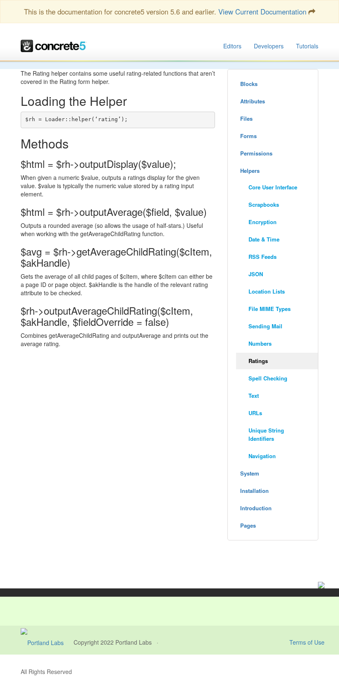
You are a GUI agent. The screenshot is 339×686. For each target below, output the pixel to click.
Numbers (260, 343)
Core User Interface (272, 187)
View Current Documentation (262, 12)
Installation (254, 491)
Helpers (250, 170)
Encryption (262, 222)
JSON (255, 274)
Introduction (256, 508)
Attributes (252, 101)
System (249, 473)
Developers (269, 46)
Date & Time (263, 239)
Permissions (256, 153)
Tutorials (307, 46)
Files (246, 118)
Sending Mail (265, 326)
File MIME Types (269, 309)
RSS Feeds (262, 257)
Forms (248, 136)
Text (253, 395)
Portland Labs (133, 642)
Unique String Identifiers (266, 434)
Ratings (258, 361)
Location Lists (266, 291)
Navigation (262, 456)
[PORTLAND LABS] (47, 642)
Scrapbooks (263, 204)
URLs (255, 413)
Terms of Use (307, 642)
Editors (232, 46)
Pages (248, 525)
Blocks (249, 84)
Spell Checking (267, 378)
